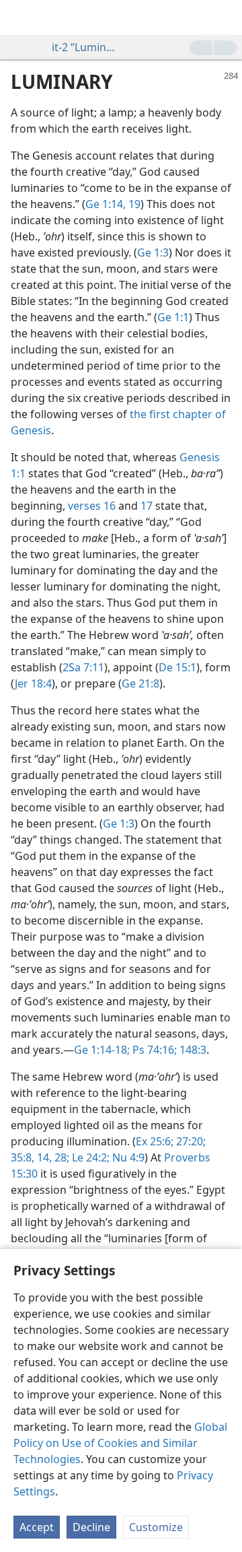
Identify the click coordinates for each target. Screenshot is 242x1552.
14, (43, 1157)
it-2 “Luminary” (83, 47)
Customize (156, 1527)
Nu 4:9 (127, 1157)
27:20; (189, 1141)
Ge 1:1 (173, 317)
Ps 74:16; (153, 1049)
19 (133, 204)
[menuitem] (20, 17)
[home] (20, 17)
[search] (225, 17)
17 (146, 505)
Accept (36, 1527)
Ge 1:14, (105, 204)
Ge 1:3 (153, 252)
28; (60, 1157)
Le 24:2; (89, 1157)
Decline (91, 1527)
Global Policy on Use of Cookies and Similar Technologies (120, 1442)
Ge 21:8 (140, 683)
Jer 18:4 (33, 683)
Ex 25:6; (154, 1141)
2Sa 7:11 (83, 667)
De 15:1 (177, 667)
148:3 (191, 1049)
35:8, (22, 1157)
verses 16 (92, 505)
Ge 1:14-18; (102, 1049)
